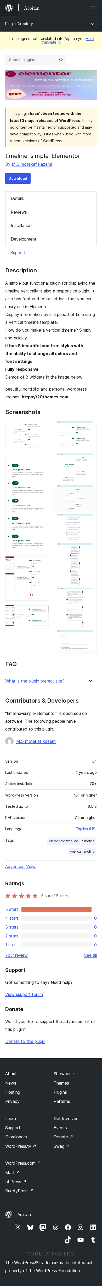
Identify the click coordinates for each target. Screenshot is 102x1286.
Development (23, 239)
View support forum (24, 994)
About (11, 1073)
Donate (63, 1136)
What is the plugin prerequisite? (34, 681)
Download (18, 178)
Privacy (12, 1101)
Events (60, 1127)
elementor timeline (63, 841)
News (10, 1083)
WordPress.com (23, 1163)
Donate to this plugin (25, 1041)
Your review (16, 955)
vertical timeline (82, 851)
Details (17, 198)
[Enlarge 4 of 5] (41, 611)
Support (18, 252)
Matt (12, 1172)
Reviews (19, 212)
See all (90, 955)
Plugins (60, 1092)
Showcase (64, 1073)
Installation (21, 225)
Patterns (62, 1101)
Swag (62, 1146)
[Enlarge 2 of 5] (41, 463)
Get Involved (66, 1118)
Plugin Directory (19, 23)
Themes (61, 1083)
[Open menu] (93, 8)
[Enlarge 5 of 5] (89, 427)
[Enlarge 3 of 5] (41, 563)
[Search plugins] (60, 60)
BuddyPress (19, 1190)
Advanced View (20, 866)
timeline (88, 841)
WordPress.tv (20, 1146)
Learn (10, 1118)
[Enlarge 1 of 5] (41, 427)
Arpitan (24, 1214)
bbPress (15, 1181)
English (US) (86, 829)
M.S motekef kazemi (32, 164)
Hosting (12, 1092)
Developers (16, 1136)
